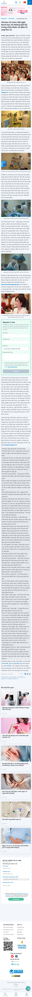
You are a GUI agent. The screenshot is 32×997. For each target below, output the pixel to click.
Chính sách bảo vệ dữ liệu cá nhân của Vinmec (16, 982)
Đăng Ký (16, 371)
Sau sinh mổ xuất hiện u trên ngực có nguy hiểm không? (14, 792)
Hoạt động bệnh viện (21, 18)
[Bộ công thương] (16, 971)
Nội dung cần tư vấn (7, 352)
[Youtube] (12, 956)
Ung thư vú (4, 678)
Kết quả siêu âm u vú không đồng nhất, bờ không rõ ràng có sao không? (15, 764)
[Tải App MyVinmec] (8, 946)
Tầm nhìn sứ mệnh (8, 927)
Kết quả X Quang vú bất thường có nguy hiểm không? (15, 708)
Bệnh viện (5, 345)
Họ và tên (5, 332)
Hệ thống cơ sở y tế (8, 929)
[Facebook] (25, 674)
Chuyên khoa (20, 927)
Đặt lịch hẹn (20, 934)
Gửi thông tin (16, 899)
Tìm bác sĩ (6, 932)
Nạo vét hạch (13, 677)
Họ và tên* (5, 866)
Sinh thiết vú (21, 677)
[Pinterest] (29, 674)
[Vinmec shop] (22, 944)
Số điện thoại (6, 339)
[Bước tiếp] (15, 964)
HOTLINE (5, 663)
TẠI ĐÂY (8, 666)
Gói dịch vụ (20, 929)
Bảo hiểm (19, 932)
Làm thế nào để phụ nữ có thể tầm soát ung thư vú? (15, 736)
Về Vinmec (11, 18)
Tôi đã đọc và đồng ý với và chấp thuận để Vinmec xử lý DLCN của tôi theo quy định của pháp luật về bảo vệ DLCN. (16, 895)
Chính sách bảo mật (12, 367)
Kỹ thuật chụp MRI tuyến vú (11, 819)
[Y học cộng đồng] (15, 961)
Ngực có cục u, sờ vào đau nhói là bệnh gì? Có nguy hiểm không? (15, 846)
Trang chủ (4, 18)
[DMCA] (16, 976)
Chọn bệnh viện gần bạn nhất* (11, 877)
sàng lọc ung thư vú (13, 678)
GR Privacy (16, 984)
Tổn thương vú (5, 677)
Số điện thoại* (6, 871)
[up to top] (28, 983)
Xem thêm (4, 713)
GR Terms (16, 986)
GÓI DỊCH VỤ (18, 663)
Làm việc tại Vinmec (8, 934)
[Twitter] (27, 674)
